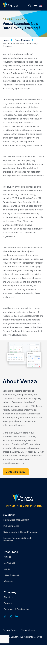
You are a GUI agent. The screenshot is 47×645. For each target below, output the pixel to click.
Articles (7, 556)
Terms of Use (28, 630)
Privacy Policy (10, 630)
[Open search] (29, 5)
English (42, 5)
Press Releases (22, 40)
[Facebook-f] (5, 616)
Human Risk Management (16, 520)
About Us (8, 597)
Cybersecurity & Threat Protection (20, 532)
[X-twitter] (10, 616)
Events (7, 569)
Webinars (8, 581)
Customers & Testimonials (16, 609)
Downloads (9, 563)
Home (6, 40)
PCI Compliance (11, 526)
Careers (8, 603)
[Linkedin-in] (16, 616)
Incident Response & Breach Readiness (17, 539)
